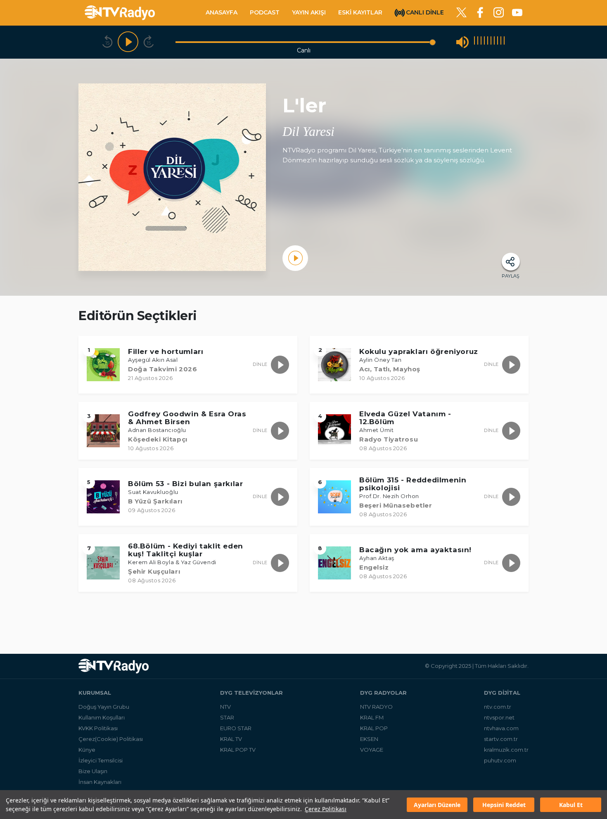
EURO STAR (235, 728)
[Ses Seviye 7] (494, 41)
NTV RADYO (376, 706)
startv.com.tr (501, 739)
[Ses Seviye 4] (484, 41)
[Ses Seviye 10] (504, 41)
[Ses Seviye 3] (481, 41)
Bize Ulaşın (92, 771)
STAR (227, 717)
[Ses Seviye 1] (474, 41)
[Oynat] (128, 42)
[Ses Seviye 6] (491, 41)
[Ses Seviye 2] (477, 41)
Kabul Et (571, 805)
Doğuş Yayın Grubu (103, 706)
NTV (225, 706)
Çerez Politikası (325, 809)
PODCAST (265, 12)
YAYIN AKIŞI (309, 12)
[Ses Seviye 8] (497, 41)
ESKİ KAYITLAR (360, 12)
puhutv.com (500, 760)
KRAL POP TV (238, 749)
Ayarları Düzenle (437, 805)
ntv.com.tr (497, 706)
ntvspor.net (499, 717)
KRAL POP (374, 728)
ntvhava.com (501, 728)
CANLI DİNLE (425, 12)
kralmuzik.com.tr (506, 749)
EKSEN (369, 739)
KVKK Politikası (98, 728)
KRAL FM (372, 717)
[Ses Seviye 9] (501, 41)
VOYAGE (371, 749)
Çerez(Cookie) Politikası (110, 739)
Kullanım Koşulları (101, 717)
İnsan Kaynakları (99, 782)
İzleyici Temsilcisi (100, 760)
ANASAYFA (221, 12)
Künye (86, 749)
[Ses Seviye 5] (487, 41)
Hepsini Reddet (504, 805)
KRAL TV (231, 739)
